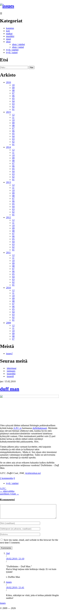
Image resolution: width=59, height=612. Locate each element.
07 (13, 93)
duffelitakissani (40, 428)
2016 (8, 82)
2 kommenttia (6, 478)
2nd (8, 553)
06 (13, 96)
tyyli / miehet (12, 49)
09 (13, 87)
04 (13, 101)
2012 (8, 217)
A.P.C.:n (17, 428)
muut (8, 39)
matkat (9, 33)
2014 (8, 147)
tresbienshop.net (33, 473)
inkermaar (11, 368)
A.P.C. (3, 488)
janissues (11, 371)
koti (8, 31)
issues (9, 582)
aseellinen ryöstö (9, 494)
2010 (8, 287)
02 (13, 106)
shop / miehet (18, 44)
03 (13, 104)
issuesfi (10, 376)
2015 (8, 112)
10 (13, 85)
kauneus (10, 28)
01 (13, 109)
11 (13, 117)
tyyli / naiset (12, 52)
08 (13, 90)
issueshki (11, 373)
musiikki (10, 36)
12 (13, 114)
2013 (8, 182)
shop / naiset (18, 47)
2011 (8, 252)
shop (8, 41)
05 (13, 98)
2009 (8, 322)
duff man (9, 389)
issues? (9, 353)
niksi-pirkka (7, 491)
